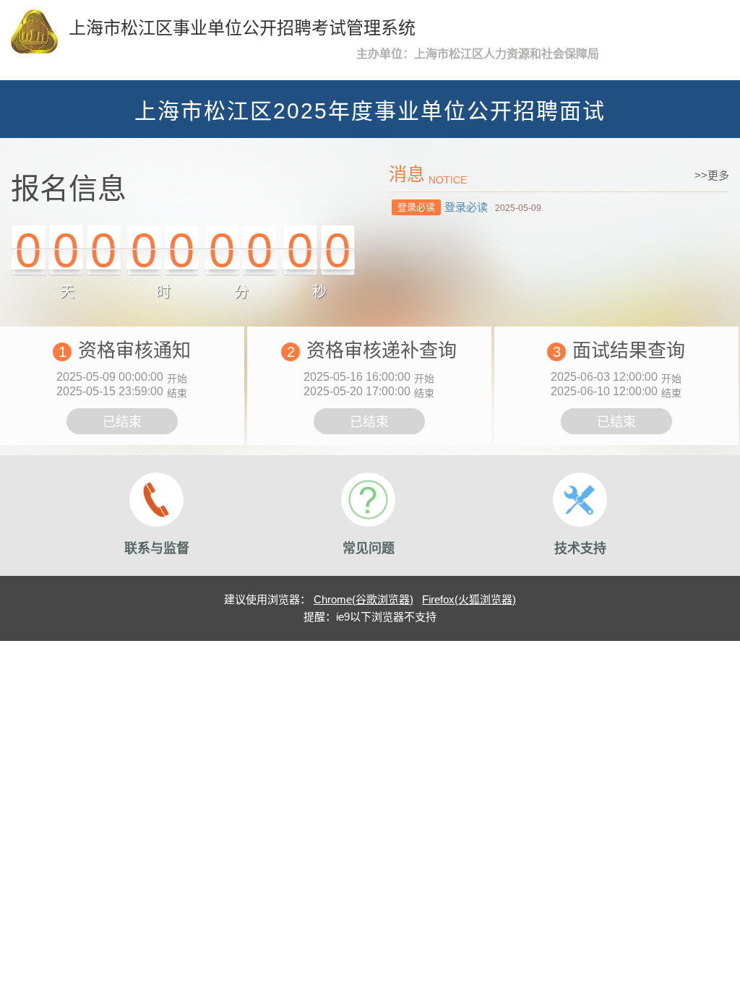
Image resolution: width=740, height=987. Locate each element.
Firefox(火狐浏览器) (469, 599)
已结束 (122, 422)
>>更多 (711, 175)
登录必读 (466, 207)
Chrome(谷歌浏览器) (363, 599)
